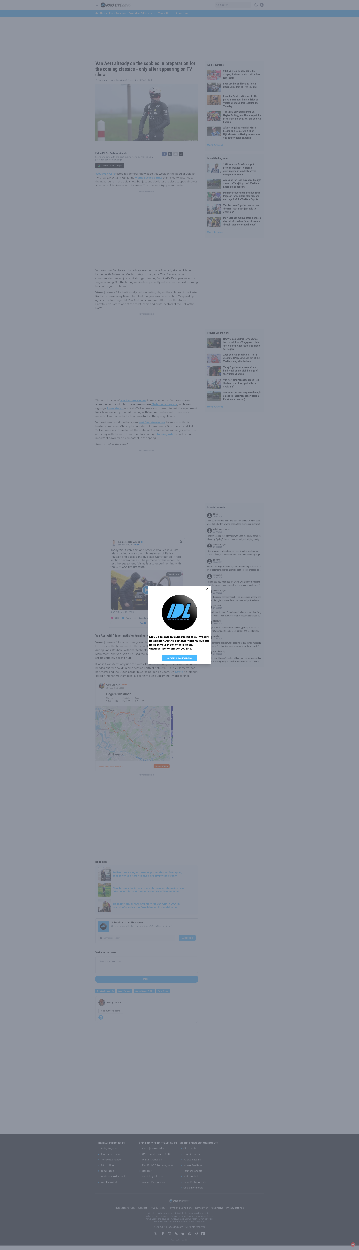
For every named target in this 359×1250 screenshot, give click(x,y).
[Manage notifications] (353, 1244)
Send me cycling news (180, 658)
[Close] (207, 588)
